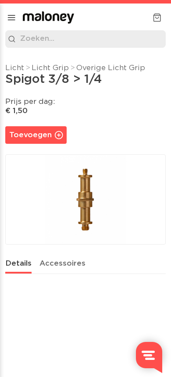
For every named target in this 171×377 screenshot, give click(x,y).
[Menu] (11, 17)
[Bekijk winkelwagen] (157, 17)
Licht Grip (50, 68)
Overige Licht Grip (110, 68)
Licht (14, 68)
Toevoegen (30, 135)
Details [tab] (18, 263)
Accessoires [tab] (62, 263)
